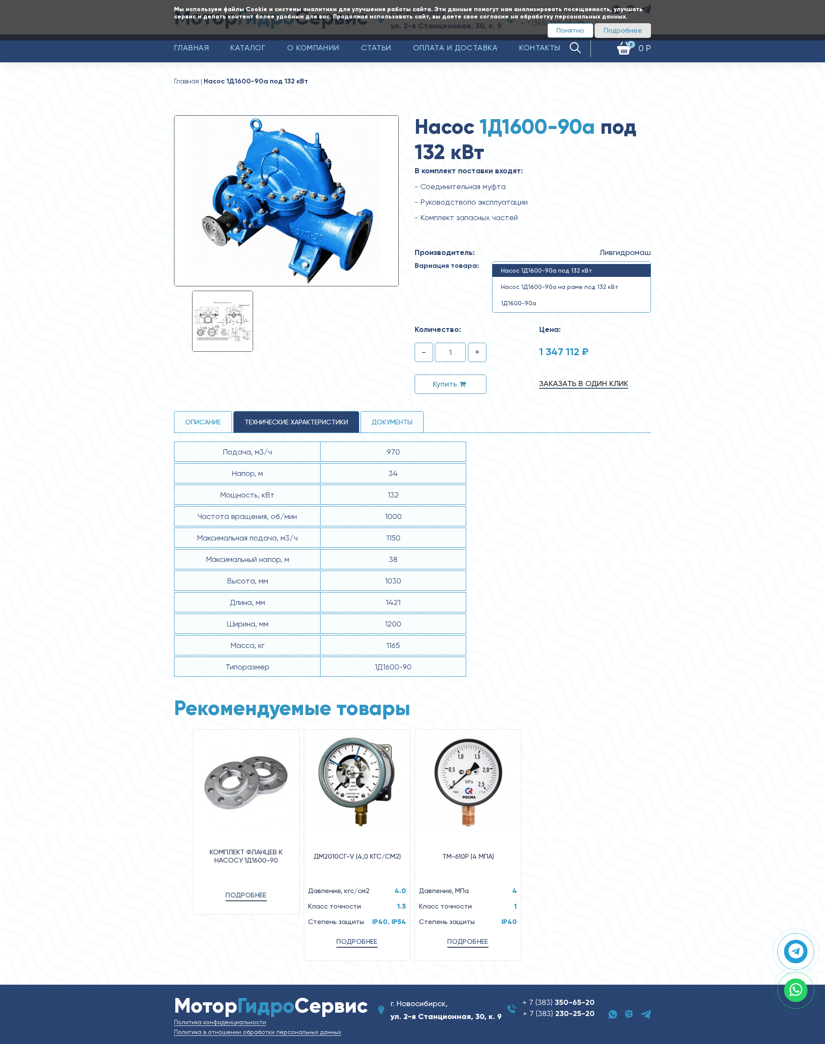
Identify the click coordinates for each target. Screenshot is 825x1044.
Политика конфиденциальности (220, 1022)
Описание (203, 422)
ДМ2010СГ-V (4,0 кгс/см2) (357, 856)
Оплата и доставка (455, 47)
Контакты (540, 47)
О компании (313, 47)
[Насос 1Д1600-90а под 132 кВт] (286, 200)
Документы (392, 422)
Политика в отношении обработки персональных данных (257, 1032)
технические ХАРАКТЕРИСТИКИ (296, 422)
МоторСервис (271, 1005)
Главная (191, 47)
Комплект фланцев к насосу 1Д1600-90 (246, 856)
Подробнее (623, 30)
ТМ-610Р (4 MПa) (468, 856)
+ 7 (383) (558, 1002)
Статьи (376, 47)
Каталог (248, 47)
